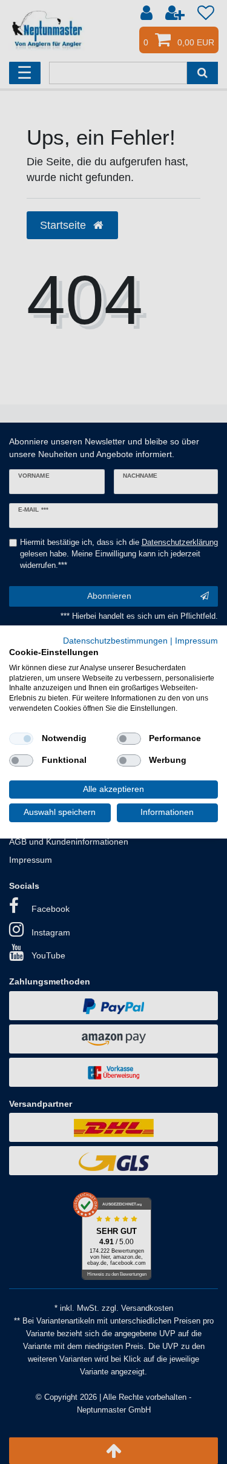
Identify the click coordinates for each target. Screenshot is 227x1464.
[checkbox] (21, 739)
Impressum (196, 640)
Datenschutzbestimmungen (115, 640)
